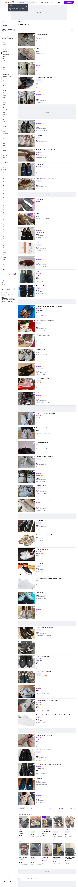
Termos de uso (6, 882)
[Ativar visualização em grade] (74, 30)
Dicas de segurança (12, 878)
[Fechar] (26, 6)
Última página (72, 808)
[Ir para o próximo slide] (75, 827)
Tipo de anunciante (4, 292)
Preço (2, 271)
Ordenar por (3, 297)
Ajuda (5, 878)
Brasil (19, 21)
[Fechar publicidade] (19, 880)
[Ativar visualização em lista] (72, 30)
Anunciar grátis (70, 2)
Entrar (59, 2)
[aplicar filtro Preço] (15, 274)
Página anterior (22, 808)
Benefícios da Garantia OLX (6, 34)
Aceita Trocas (3, 282)
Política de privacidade (12, 882)
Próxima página (60, 808)
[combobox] (26, 2)
